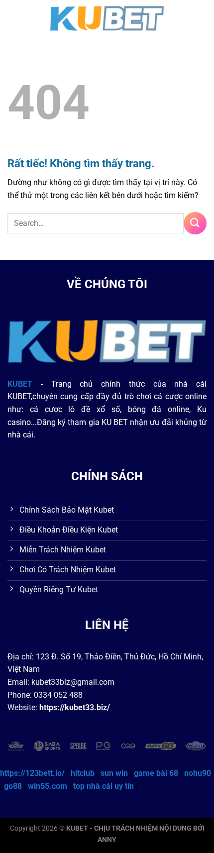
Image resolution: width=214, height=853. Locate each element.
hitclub (83, 773)
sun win (114, 773)
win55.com (47, 786)
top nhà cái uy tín (103, 786)
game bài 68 (156, 773)
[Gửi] (195, 223)
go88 (13, 786)
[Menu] (13, 17)
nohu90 (197, 773)
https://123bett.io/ (32, 773)
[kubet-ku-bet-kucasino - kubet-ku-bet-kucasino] (107, 17)
